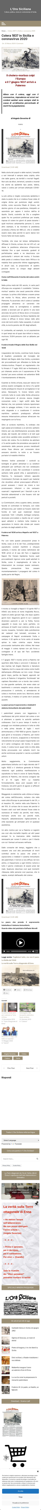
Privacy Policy (25, 1507)
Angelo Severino (9, 1054)
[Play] (4, 951)
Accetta (20, 1491)
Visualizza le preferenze (20, 1503)
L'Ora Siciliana (20, 9)
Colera (24, 1054)
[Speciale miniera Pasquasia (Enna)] (20, 1304)
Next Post (29, 1068)
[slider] (18, 951)
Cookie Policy (16, 1507)
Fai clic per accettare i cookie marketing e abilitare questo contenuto (20, 1191)
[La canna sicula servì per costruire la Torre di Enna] (9, 1007)
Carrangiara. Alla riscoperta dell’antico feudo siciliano (26, 1015)
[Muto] (33, 951)
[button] (38, 1471)
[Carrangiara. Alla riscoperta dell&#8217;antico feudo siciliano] (27, 1007)
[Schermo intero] (37, 951)
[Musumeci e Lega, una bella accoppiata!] (9, 1031)
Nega (20, 1497)
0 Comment (19, 43)
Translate (18, 1144)
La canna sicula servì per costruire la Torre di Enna (9, 1015)
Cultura (7, 1058)
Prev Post (11, 1068)
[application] (20, 943)
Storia (18, 1058)
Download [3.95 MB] (10, 167)
